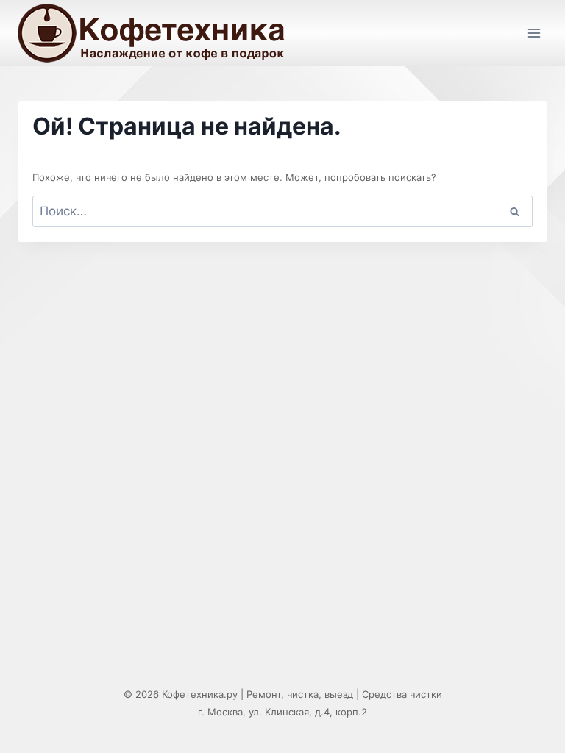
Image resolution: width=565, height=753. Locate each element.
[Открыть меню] (533, 32)
